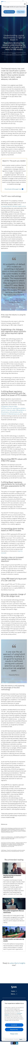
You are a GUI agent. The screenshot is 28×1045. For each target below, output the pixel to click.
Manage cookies (14, 1034)
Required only (14, 1029)
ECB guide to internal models (9, 406)
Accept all (14, 1025)
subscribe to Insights (17, 963)
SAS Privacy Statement (9, 1039)
